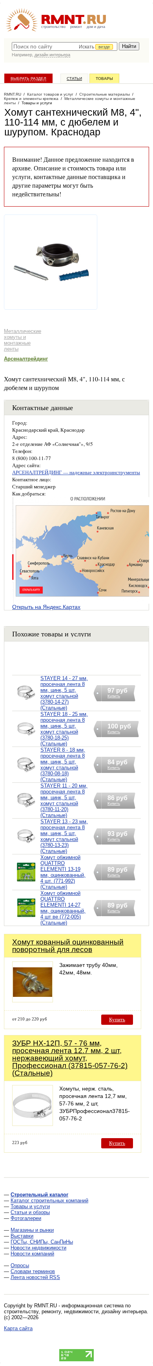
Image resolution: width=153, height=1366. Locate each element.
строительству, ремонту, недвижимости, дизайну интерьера (75, 1311)
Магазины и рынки (32, 1230)
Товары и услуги (30, 1206)
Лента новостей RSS (35, 1277)
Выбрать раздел (28, 78)
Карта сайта (18, 1328)
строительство (53, 27)
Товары (104, 78)
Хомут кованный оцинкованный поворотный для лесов (68, 946)
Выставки (22, 1236)
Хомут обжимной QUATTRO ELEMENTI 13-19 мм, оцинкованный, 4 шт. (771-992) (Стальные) (63, 872)
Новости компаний (32, 1254)
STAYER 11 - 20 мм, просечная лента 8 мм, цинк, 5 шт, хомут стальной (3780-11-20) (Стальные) (63, 800)
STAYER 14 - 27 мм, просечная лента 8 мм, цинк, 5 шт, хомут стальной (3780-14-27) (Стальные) (64, 693)
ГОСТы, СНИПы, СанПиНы (42, 1242)
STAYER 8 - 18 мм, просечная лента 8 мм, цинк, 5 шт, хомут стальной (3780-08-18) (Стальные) (62, 764)
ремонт (76, 27)
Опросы (20, 1265)
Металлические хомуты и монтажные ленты (22, 340)
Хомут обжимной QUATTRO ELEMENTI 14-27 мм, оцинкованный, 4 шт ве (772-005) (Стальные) (63, 908)
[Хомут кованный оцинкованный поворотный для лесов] (33, 1000)
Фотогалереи (26, 1218)
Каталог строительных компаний (49, 1200)
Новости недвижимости (38, 1248)
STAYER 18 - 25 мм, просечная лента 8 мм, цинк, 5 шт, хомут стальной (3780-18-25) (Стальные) (64, 729)
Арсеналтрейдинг (26, 359)
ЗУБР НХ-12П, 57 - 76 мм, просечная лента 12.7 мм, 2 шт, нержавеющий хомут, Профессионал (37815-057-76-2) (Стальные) (70, 1058)
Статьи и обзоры (30, 1212)
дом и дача (96, 27)
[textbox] (64, 46)
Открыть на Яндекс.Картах (46, 607)
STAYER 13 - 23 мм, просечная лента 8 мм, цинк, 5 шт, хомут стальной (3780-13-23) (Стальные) (64, 836)
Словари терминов (33, 1271)
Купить (117, 1019)
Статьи (74, 78)
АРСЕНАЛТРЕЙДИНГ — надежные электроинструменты (76, 472)
